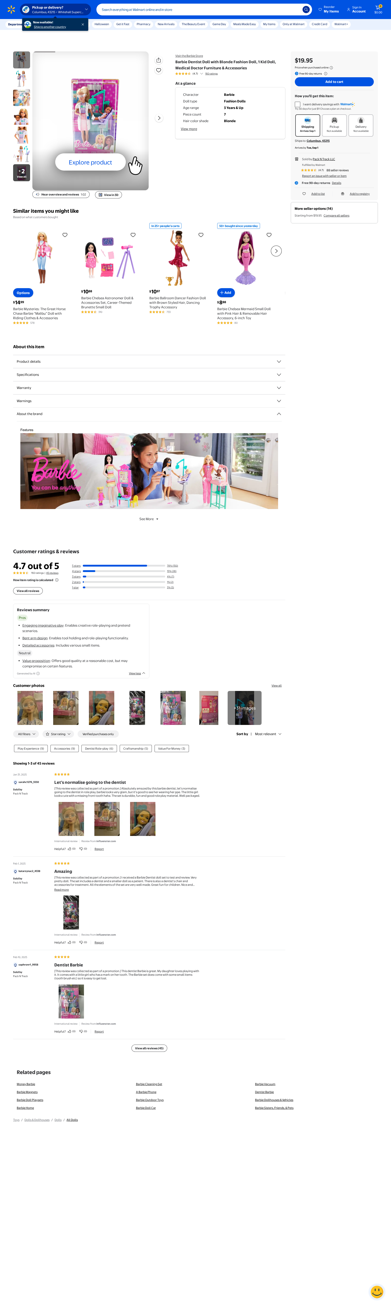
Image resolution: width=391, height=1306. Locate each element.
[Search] (306, 9)
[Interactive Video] (21, 59)
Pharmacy (143, 24)
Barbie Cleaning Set (149, 1084)
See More (146, 519)
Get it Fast (122, 24)
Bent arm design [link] (35, 638)
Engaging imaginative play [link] (43, 625)
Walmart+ (341, 24)
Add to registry (360, 194)
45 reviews (52, 573)
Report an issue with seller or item (324, 176)
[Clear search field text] (295, 9)
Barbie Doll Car (146, 1108)
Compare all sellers (336, 215)
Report (99, 849)
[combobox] (204, 9)
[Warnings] (279, 401)
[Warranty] (279, 387)
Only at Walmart (294, 24)
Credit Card (319, 24)
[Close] (83, 24)
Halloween (102, 24)
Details (336, 183)
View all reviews (28, 591)
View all (277, 685)
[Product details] (279, 361)
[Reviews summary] (201, 73)
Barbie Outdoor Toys (150, 1100)
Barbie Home (25, 1108)
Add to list (318, 194)
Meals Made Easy (244, 24)
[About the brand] (279, 414)
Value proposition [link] (36, 661)
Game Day (219, 24)
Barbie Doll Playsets (30, 1100)
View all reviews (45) (149, 1048)
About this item (28, 346)
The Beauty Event (193, 24)
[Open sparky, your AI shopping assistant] (377, 1292)
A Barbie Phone (146, 1092)
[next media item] (159, 118)
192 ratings (211, 73)
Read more (61, 889)
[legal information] (331, 68)
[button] (329, 9)
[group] (196, 73)
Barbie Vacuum (265, 1084)
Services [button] (45, 24)
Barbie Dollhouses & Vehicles (274, 1100)
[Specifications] (279, 374)
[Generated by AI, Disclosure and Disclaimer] (38, 673)
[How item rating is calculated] (57, 580)
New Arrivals (166, 24)
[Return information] (324, 73)
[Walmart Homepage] (11, 9)
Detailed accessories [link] (38, 645)
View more (189, 129)
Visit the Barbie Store (189, 56)
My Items (269, 24)
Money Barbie (26, 1084)
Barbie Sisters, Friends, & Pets (274, 1108)
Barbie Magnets (27, 1092)
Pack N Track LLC (324, 159)
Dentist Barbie (264, 1092)
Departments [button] (17, 24)
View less (135, 673)
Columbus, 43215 (318, 140)
